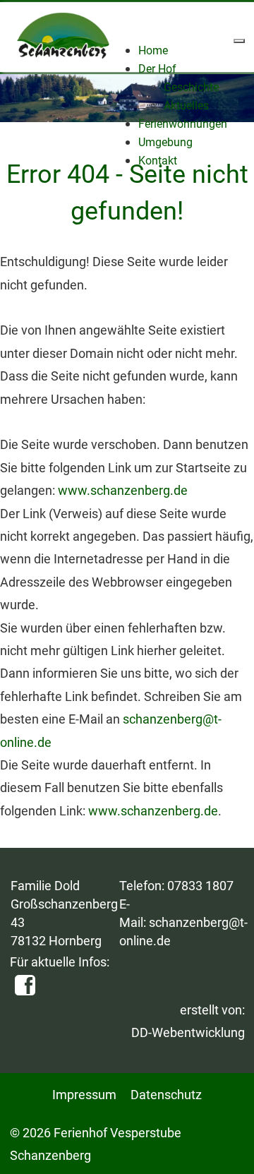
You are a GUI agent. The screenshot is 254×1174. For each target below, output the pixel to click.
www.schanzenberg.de (123, 490)
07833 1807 (200, 885)
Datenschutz (166, 1094)
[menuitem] (153, 50)
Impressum (84, 1094)
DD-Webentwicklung (188, 1032)
